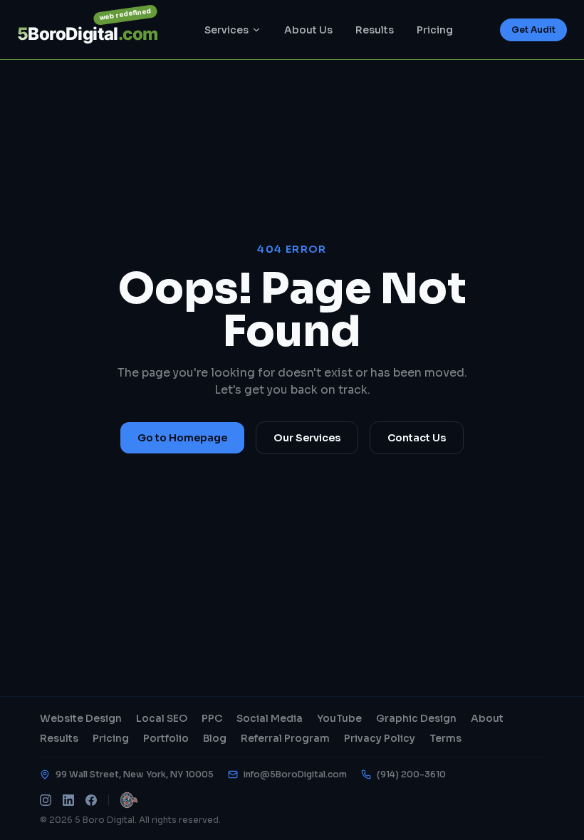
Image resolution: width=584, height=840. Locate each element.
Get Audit (533, 29)
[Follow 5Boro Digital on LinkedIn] (68, 800)
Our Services (306, 437)
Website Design (81, 718)
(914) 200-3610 (411, 774)
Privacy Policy (379, 738)
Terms (445, 738)
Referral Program (285, 738)
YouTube (339, 718)
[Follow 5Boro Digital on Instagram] (45, 800)
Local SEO (161, 718)
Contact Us (416, 437)
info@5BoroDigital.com (295, 774)
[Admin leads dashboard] (128, 800)
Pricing (435, 29)
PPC (212, 718)
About (487, 718)
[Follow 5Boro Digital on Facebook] (91, 800)
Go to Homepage (182, 437)
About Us (308, 29)
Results (374, 29)
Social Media (269, 718)
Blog (214, 738)
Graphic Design (416, 718)
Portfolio (166, 738)
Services (226, 29)
